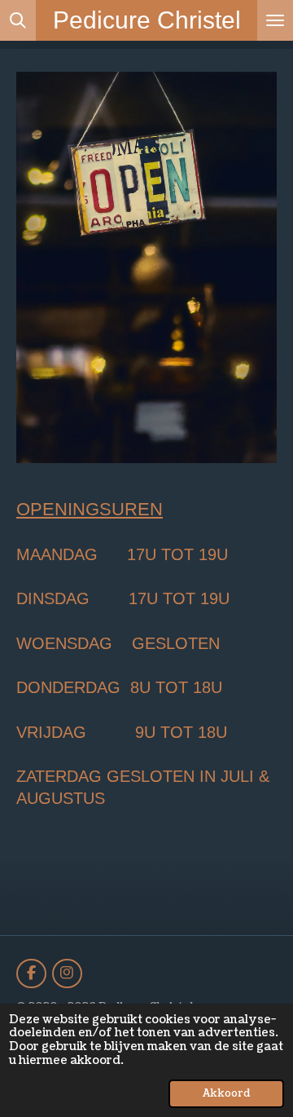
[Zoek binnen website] (18, 20)
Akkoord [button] (226, 1093)
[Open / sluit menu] (275, 20)
